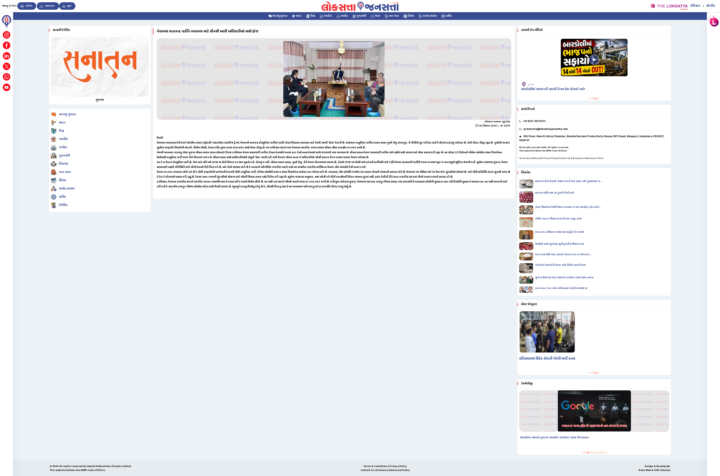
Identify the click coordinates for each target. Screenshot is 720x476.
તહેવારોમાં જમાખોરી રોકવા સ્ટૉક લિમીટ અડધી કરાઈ (560, 265)
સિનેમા (410, 16)
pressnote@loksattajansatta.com (546, 129)
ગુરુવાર (99, 100)
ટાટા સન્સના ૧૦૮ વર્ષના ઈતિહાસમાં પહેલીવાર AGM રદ (561, 288)
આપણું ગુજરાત (280, 16)
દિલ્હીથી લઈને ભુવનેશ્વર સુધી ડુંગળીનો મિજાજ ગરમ (560, 244)
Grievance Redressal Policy (393, 470)
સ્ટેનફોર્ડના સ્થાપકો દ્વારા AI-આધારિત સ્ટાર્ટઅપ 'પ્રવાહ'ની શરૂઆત (554, 438)
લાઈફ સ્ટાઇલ (429, 16)
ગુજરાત (590, 84)
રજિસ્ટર (695, 6)
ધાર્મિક (448, 16)
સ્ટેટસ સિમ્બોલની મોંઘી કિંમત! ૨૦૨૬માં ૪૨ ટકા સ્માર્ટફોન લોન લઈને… (568, 207)
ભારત (299, 16)
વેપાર (377, 16)
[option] (334, 79)
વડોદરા (28, 6)
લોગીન (710, 6)
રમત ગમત (393, 16)
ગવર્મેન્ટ (344, 16)
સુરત (69, 6)
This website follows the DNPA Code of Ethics (543, 151)
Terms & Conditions (529, 158)
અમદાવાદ (49, 6)
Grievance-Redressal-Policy (588, 158)
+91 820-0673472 (534, 121)
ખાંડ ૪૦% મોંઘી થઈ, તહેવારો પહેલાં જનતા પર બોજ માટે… (563, 254)
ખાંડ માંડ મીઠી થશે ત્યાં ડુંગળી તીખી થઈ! (555, 193)
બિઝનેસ (63, 164)
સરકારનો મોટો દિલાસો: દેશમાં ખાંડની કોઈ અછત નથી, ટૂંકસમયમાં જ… (568, 181)
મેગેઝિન (63, 205)
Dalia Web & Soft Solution (654, 470)
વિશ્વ (312, 16)
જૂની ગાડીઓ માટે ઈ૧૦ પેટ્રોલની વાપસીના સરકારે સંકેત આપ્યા (564, 277)
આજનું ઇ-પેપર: (9, 6)
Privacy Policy (549, 158)
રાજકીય (327, 16)
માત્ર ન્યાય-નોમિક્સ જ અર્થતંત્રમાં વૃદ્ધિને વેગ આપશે (560, 232)
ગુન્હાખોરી (361, 16)
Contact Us (565, 158)
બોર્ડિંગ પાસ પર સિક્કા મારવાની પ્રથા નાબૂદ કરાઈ (558, 219)
